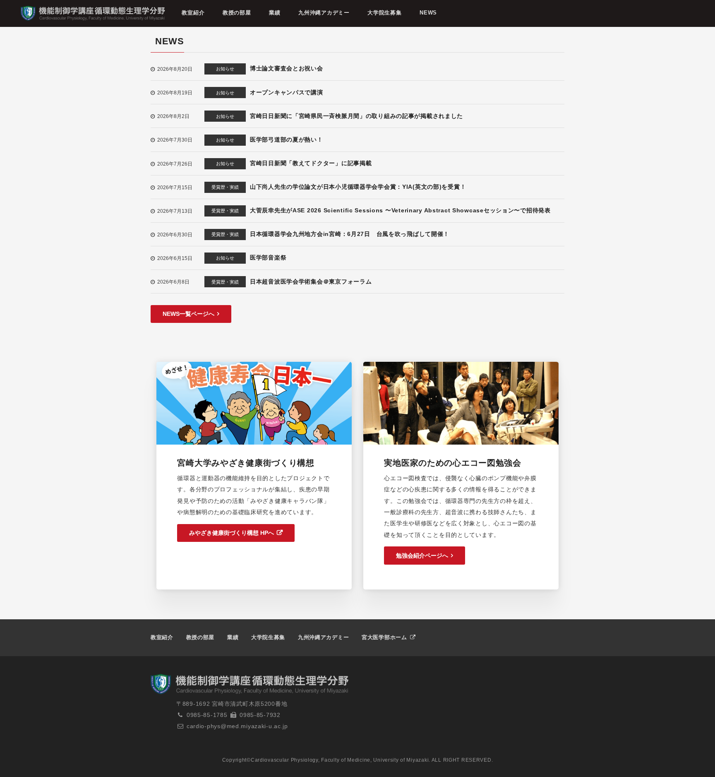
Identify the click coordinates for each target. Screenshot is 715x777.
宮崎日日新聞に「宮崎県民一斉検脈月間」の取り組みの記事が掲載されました (356, 116)
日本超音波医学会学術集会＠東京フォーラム (311, 281)
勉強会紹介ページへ (422, 555)
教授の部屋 (237, 13)
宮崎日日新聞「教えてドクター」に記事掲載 (311, 163)
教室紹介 (193, 13)
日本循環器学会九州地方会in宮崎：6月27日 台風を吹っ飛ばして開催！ (349, 234)
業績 (274, 13)
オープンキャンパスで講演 (286, 92)
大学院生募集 (384, 13)
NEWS (428, 13)
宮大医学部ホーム (385, 637)
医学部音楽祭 (268, 257)
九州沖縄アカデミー (323, 13)
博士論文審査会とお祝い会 (286, 68)
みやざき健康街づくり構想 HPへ (231, 532)
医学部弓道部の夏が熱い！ (286, 139)
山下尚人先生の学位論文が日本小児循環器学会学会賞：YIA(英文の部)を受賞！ (358, 186)
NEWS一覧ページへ (188, 313)
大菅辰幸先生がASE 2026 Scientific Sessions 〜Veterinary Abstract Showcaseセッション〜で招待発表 (400, 210)
